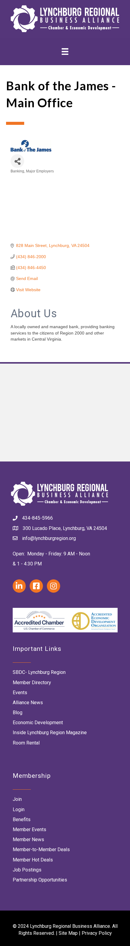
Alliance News (28, 702)
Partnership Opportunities (40, 880)
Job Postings (27, 870)
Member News (28, 839)
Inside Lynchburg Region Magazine (50, 732)
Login (18, 809)
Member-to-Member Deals (41, 849)
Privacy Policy (97, 933)
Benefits (22, 819)
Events (20, 692)
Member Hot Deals (33, 860)
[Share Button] (17, 161)
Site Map (68, 933)
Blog (17, 712)
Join (17, 799)
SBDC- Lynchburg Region (39, 672)
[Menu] (65, 51)
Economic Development (38, 722)
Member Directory (32, 682)
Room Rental (26, 743)
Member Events (29, 829)
